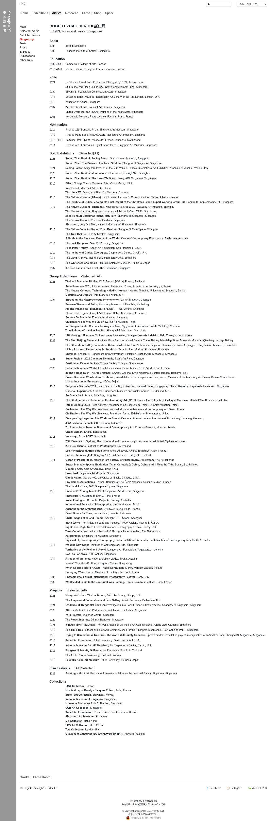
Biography (27, 39)
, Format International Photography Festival (103, 527)
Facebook (215, 788)
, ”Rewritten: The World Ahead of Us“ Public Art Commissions (108, 624)
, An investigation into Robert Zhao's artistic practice (113, 604)
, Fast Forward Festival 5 (97, 197)
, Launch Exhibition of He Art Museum (102, 368)
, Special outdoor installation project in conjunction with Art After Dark (144, 635)
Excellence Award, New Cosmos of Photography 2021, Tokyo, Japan (104, 82)
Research (71, 13)
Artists (56, 13)
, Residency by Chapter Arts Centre (100, 645)
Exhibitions (40, 13)
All (96, 153)
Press (86, 13)
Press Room (41, 777)
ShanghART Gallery (144, 811)
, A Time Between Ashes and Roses (98, 286)
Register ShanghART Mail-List (41, 788)
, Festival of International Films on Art (98, 673)
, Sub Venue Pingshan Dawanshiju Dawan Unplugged (130, 345)
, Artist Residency (95, 595)
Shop (97, 13)
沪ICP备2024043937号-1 (147, 814)
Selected (86, 153)
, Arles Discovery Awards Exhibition (107, 450)
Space (109, 13)
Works (24, 777)
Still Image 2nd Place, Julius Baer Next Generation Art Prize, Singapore (106, 86)
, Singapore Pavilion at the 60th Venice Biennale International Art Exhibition (116, 167)
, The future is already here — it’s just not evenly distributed (114, 441)
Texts (23, 43)
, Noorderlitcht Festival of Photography (95, 531)
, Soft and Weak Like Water (95, 335)
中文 (23, 4)
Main (23, 26)
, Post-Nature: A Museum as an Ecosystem (102, 404)
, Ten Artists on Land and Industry (92, 522)
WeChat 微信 (259, 788)
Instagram (236, 788)
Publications (27, 55)
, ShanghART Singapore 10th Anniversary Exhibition (100, 353)
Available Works (30, 35)
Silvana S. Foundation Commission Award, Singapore (96, 91)
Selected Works (29, 30)
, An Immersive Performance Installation (92, 610)
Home (24, 13)
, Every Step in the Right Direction (100, 386)
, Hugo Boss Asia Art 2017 (99, 206)
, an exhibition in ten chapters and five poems (115, 377)
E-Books (25, 51)
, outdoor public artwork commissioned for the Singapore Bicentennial (113, 629)
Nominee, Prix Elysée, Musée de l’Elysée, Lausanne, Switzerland (103, 139)
